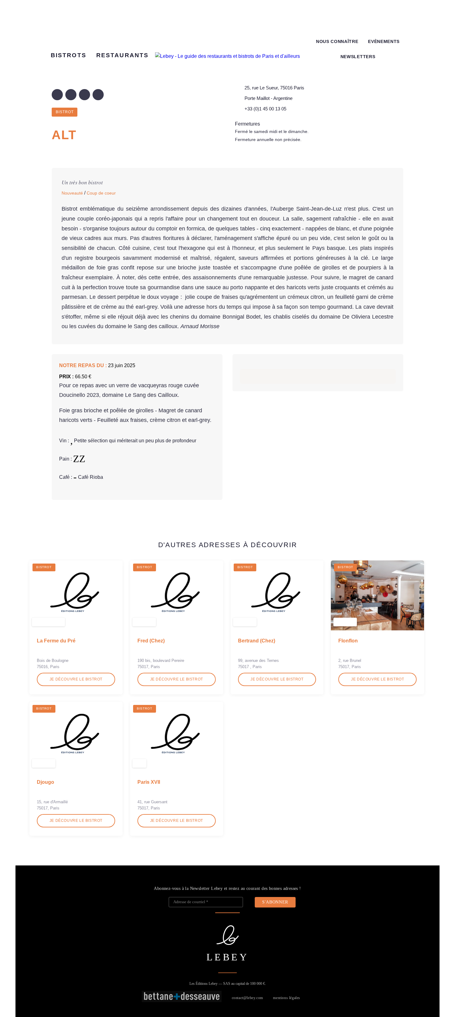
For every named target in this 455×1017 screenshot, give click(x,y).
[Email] (98, 94)
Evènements (384, 41)
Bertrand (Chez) (256, 640)
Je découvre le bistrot (76, 679)
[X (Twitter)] (70, 94)
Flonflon (348, 640)
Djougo (45, 782)
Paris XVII (148, 782)
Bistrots (68, 55)
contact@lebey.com (247, 998)
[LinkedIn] (84, 94)
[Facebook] (57, 94)
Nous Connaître (337, 41)
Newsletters (357, 56)
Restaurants (122, 55)
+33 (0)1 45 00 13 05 (265, 108)
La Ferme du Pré (56, 640)
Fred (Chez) (151, 640)
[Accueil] (227, 56)
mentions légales (286, 998)
